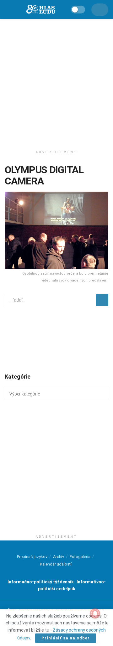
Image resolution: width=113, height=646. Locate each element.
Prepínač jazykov (32, 556)
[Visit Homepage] (40, 9)
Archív (58, 556)
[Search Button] (102, 300)
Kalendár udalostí (56, 564)
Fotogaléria (80, 556)
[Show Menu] (7, 9)
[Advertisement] (56, 81)
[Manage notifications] (95, 613)
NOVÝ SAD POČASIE (56, 339)
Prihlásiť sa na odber (65, 638)
